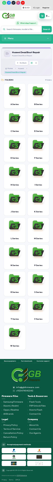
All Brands (8, 414)
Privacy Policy (10, 425)
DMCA (17, 480)
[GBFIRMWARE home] (8, 16)
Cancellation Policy (13, 433)
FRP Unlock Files (37, 405)
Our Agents (35, 433)
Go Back (23, 63)
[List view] (36, 63)
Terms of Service (11, 429)
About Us (34, 425)
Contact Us (35, 414)
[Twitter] (13, 3)
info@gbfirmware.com (26, 387)
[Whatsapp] (4, 3)
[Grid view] (31, 63)
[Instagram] (18, 3)
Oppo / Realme (11, 409)
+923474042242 (23, 390)
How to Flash (35, 409)
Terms (11, 480)
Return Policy (10, 437)
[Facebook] (9, 3)
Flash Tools (35, 402)
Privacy (4, 480)
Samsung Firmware (13, 402)
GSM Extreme (22, 475)
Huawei (21, 68)
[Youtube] (23, 3)
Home (10, 68)
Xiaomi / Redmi (11, 405)
